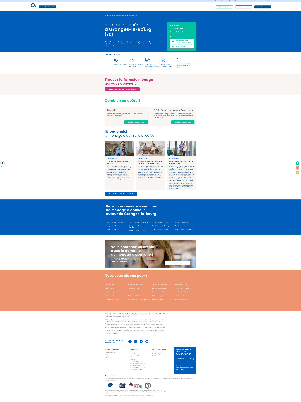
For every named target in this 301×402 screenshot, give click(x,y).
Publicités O (133, 360)
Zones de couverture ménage (111, 378)
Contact (107, 360)
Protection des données (159, 352)
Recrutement (243, 7)
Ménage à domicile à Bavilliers (137, 230)
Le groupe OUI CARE (135, 356)
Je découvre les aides (183, 122)
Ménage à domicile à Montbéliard (115, 222)
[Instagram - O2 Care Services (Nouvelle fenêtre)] (135, 341)
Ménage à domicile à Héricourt (114, 226)
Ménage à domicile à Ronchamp (184, 229)
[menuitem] (224, 6)
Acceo (183, 369)
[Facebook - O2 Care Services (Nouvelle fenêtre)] (130, 341)
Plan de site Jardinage (135, 369)
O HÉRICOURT (177, 28)
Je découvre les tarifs (136, 122)
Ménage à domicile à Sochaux (160, 222)
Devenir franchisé (134, 354)
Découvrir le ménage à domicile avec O (122, 89)
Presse (131, 358)
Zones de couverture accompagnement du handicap (148, 378)
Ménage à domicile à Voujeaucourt (184, 226)
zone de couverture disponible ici (129, 315)
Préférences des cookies (159, 356)
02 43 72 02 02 (125, 316)
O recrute (132, 352)
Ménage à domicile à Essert (182, 222)
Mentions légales (157, 354)
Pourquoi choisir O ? (110, 352)
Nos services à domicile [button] (47, 7)
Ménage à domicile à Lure (113, 229)
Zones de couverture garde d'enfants (127, 378)
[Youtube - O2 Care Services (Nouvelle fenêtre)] (146, 341)
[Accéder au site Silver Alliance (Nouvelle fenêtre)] (148, 385)
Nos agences (225, 7)
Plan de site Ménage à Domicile (138, 363)
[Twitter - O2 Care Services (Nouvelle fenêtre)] (141, 341)
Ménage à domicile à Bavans (160, 229)
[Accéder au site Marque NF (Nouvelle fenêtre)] (112, 385)
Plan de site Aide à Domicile (137, 367)
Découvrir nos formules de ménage (120, 193)
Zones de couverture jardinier (182, 378)
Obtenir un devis (262, 7)
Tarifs (106, 354)
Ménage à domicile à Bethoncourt (138, 222)
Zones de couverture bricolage (168, 378)
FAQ (106, 358)
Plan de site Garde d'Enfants (137, 365)
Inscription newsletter (135, 361)
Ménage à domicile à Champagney (161, 226)
